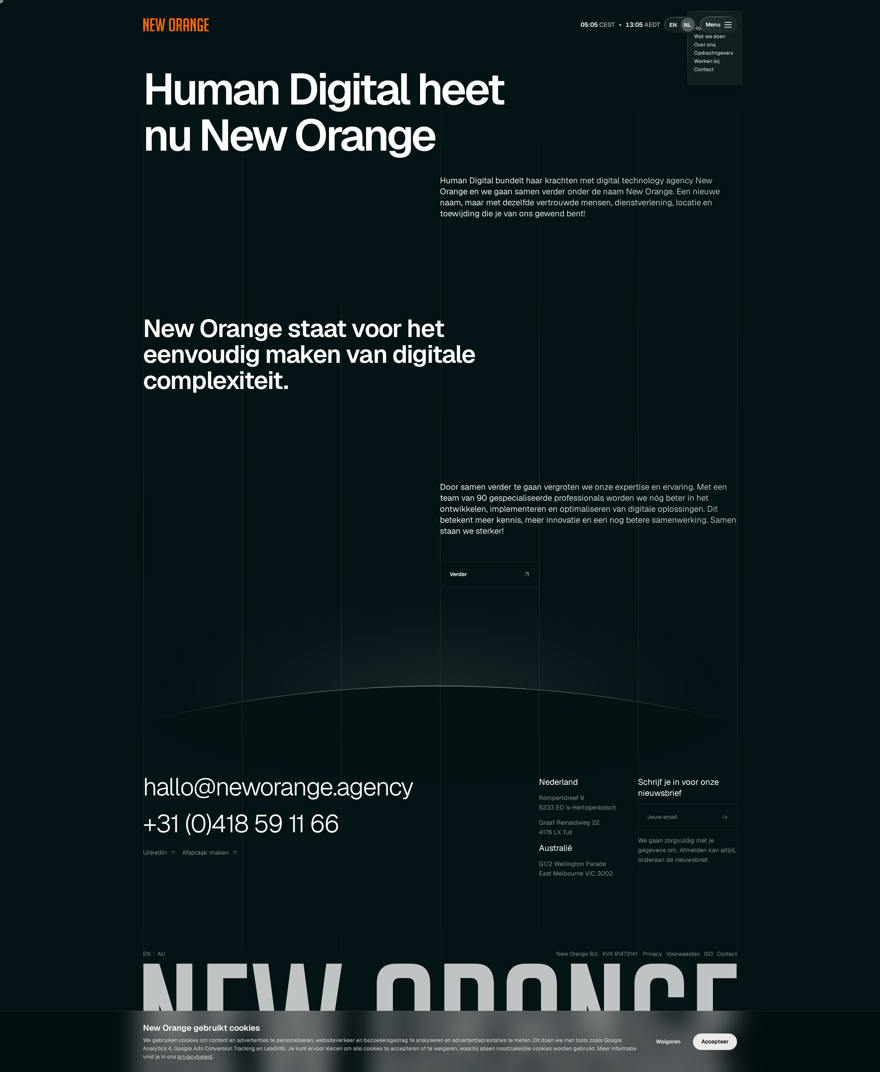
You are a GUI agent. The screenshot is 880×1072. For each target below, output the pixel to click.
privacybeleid (194, 1056)
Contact (727, 953)
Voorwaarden (683, 953)
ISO (708, 953)
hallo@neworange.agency (278, 787)
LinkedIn (155, 852)
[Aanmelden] (724, 817)
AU (161, 953)
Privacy (652, 953)
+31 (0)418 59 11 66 (241, 824)
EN (147, 953)
